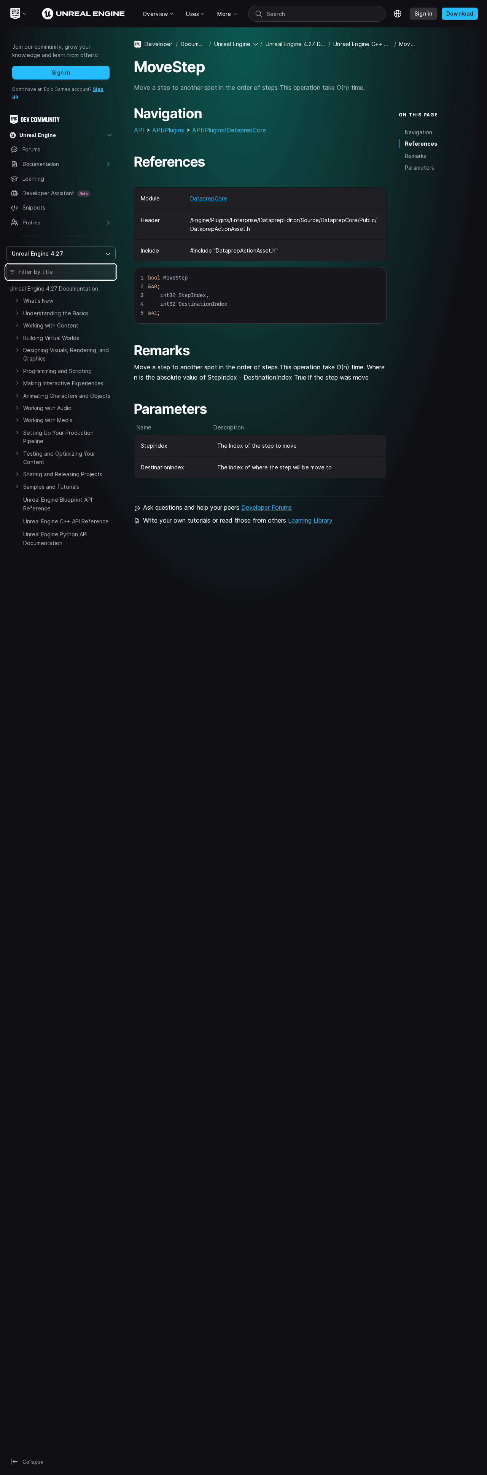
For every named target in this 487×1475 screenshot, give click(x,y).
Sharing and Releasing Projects (62, 474)
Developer (159, 44)
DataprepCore (208, 198)
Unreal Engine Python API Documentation (55, 538)
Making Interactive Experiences (63, 383)
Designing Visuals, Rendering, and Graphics (66, 354)
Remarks (415, 156)
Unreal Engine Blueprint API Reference (57, 503)
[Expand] (17, 300)
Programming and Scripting (57, 371)
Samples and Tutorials (51, 486)
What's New (38, 300)
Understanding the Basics (56, 313)
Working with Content (50, 325)
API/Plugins (168, 130)
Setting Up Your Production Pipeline (58, 436)
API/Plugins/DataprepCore (229, 130)
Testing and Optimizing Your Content (59, 457)
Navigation (418, 132)
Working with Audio (47, 408)
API (139, 130)
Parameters (419, 167)
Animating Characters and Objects (66, 396)
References (421, 143)
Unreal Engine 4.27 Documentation (54, 288)
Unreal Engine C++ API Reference (66, 521)
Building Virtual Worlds (51, 338)
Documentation (193, 44)
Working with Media (48, 420)
